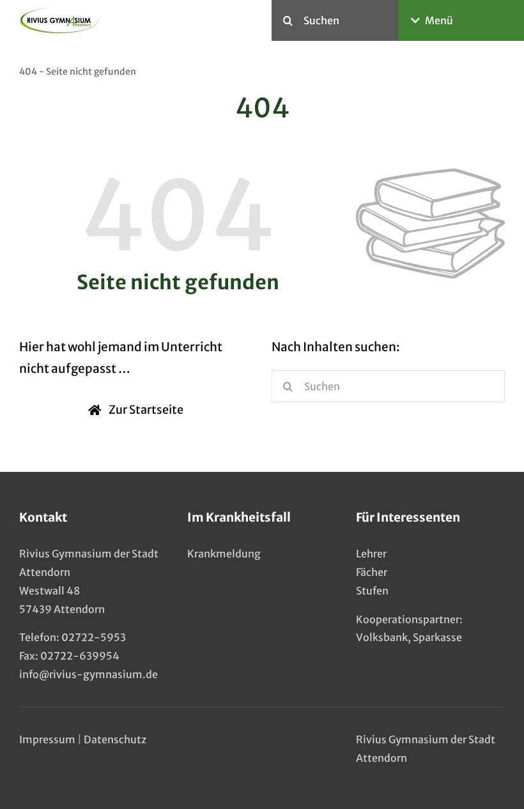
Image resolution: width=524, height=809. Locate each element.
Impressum (47, 739)
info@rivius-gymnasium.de (88, 674)
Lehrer (371, 553)
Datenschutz (115, 739)
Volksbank (382, 637)
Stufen (372, 590)
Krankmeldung (224, 553)
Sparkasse (437, 637)
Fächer (371, 572)
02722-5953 (93, 637)
